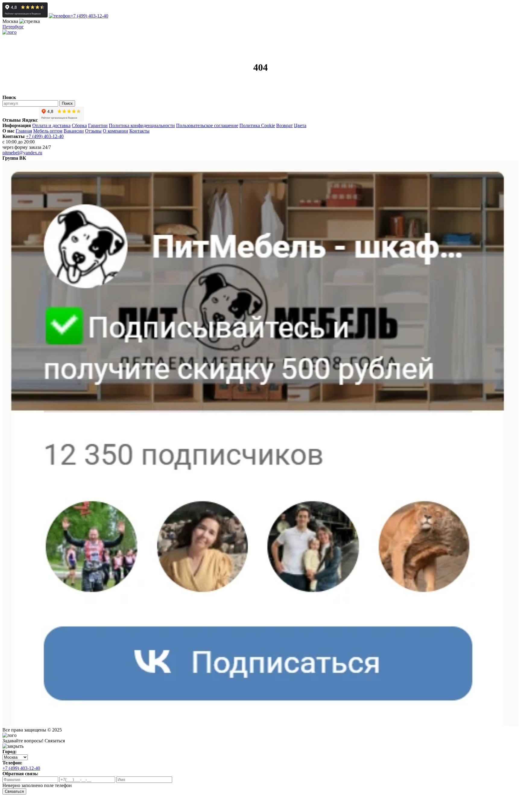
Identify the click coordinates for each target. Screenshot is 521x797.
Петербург (13, 26)
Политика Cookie (257, 125)
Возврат (284, 125)
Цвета (300, 125)
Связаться (14, 791)
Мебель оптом (47, 130)
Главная (24, 130)
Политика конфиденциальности (142, 125)
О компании (115, 130)
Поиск (67, 103)
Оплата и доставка (51, 125)
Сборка (79, 125)
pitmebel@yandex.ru (22, 152)
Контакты (139, 130)
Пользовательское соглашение (207, 125)
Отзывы (93, 130)
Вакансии (74, 130)
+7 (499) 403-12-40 (89, 15)
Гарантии (98, 125)
